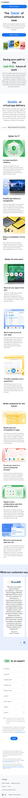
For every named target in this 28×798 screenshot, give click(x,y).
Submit (14, 738)
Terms (9, 786)
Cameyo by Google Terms (9, 789)
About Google (5, 783)
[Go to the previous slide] (21, 642)
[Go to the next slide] (24, 642)
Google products (15, 783)
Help (5, 794)
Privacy (4, 786)
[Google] (5, 2)
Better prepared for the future (16, 127)
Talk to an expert (14, 6)
